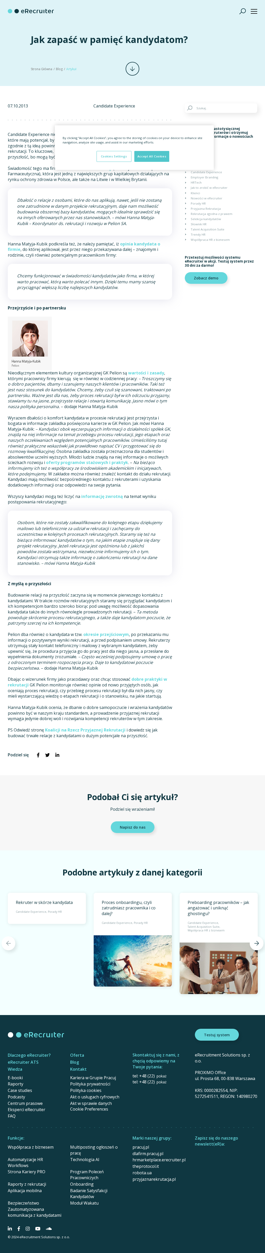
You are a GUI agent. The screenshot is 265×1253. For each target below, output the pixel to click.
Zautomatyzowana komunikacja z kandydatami (34, 1212)
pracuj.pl (140, 1147)
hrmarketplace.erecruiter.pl (159, 1160)
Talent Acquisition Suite (207, 229)
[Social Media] (9, 1228)
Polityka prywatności (90, 1084)
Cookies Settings (114, 156)
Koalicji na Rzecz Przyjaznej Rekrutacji (85, 730)
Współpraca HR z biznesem (210, 240)
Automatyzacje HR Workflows (25, 1162)
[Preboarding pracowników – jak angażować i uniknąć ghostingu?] (219, 943)
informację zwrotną (102, 496)
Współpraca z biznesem (31, 1147)
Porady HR (198, 203)
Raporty (15, 1084)
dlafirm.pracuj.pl (147, 1153)
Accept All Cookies (151, 156)
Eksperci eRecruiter (26, 1109)
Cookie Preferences (89, 1109)
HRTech (196, 182)
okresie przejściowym (106, 634)
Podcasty (16, 1097)
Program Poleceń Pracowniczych (87, 1174)
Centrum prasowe (25, 1103)
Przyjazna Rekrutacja (206, 209)
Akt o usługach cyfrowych (94, 1097)
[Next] (256, 943)
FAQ (12, 1116)
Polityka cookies (85, 1090)
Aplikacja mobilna (25, 1190)
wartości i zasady (146, 373)
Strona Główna (41, 69)
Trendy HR (198, 234)
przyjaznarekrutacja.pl (154, 1179)
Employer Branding (204, 177)
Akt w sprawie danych (91, 1103)
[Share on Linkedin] (57, 755)
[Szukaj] (242, 11)
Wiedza (15, 1069)
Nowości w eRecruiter (206, 198)
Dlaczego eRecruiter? (29, 1055)
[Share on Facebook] (38, 755)
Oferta (77, 1055)
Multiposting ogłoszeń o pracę (94, 1150)
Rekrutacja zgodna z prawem (211, 214)
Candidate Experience (114, 106)
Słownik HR (199, 224)
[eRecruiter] (31, 11)
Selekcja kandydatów (206, 219)
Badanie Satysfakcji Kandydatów (88, 1193)
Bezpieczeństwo (23, 1203)
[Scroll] (132, 69)
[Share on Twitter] (47, 755)
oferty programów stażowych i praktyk (87, 462)
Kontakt (78, 1069)
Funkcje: (16, 1138)
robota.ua (142, 1173)
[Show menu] (254, 11)
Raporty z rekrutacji (27, 1184)
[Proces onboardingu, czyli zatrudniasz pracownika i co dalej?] (133, 940)
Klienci (195, 193)
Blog (59, 69)
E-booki (15, 1078)
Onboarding (82, 1184)
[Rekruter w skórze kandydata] (47, 908)
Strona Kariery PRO (26, 1172)
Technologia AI (84, 1159)
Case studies (20, 1090)
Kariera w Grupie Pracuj (93, 1078)
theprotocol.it (145, 1166)
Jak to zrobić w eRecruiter (209, 188)
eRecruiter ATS (23, 1062)
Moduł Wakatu (84, 1203)
